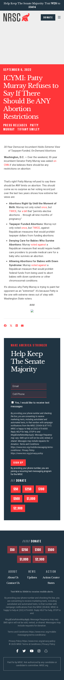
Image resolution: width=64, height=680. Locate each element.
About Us (13, 577)
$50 (15, 489)
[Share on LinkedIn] (16, 326)
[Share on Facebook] (5, 326)
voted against (38, 244)
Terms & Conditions (31, 644)
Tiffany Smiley (28, 129)
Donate (48, 17)
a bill (24, 211)
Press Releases (15, 125)
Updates (32, 577)
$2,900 (18, 508)
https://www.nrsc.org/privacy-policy (27, 453)
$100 (41, 489)
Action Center (51, 577)
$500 (16, 498)
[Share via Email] (22, 326)
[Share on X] (10, 326)
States (51, 583)
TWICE (13, 211)
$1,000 (31, 498)
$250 (28, 489)
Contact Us (13, 583)
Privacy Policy (48, 644)
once (44, 207)
